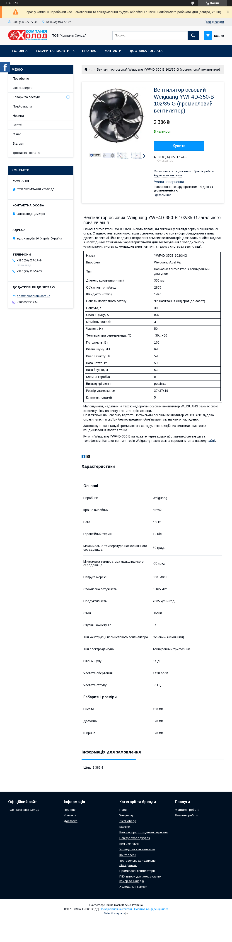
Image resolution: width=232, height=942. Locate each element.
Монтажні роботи (187, 809)
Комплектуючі (129, 843)
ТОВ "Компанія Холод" (24, 809)
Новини (18, 115)
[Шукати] (193, 35)
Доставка (70, 821)
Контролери (127, 855)
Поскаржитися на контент (116, 909)
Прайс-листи (22, 106)
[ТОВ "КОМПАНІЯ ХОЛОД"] (27, 39)
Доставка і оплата (146, 51)
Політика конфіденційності (151, 909)
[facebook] (83, 457)
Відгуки (18, 143)
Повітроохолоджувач (134, 838)
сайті (211, 440)
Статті (17, 125)
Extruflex (124, 826)
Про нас (89, 51)
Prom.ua (137, 905)
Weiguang (126, 815)
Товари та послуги (52, 51)
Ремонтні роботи (186, 815)
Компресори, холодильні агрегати (143, 832)
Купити (179, 146)
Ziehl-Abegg (127, 821)
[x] (88, 457)
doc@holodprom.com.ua (33, 296)
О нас (17, 134)
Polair (123, 809)
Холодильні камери (133, 886)
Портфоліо (21, 78)
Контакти (112, 51)
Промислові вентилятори (137, 871)
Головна (19, 51)
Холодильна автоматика (137, 849)
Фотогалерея (22, 88)
